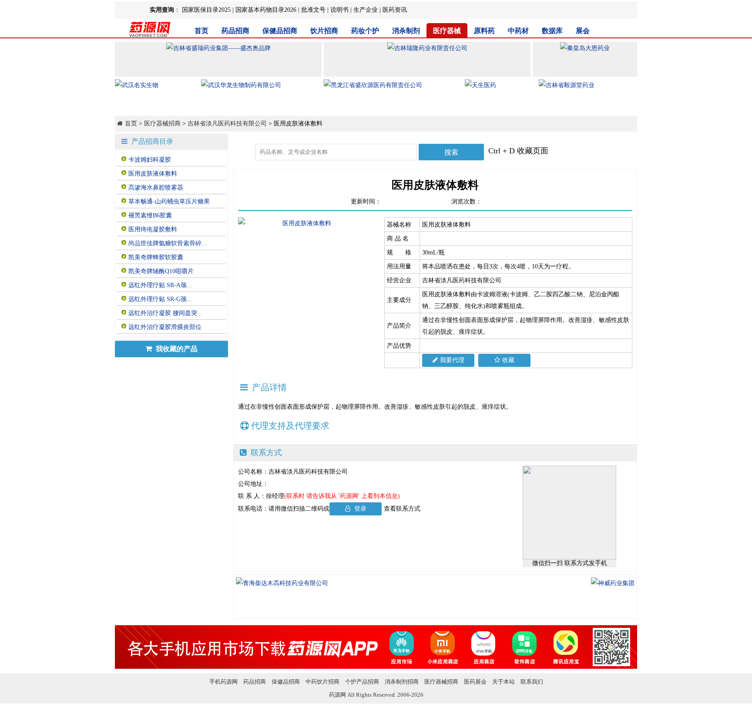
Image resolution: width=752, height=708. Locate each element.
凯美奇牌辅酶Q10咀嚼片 (161, 271)
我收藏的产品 (176, 348)
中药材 (518, 30)
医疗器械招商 (162, 123)
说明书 (339, 10)
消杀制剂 (406, 30)
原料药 (484, 30)
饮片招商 (324, 30)
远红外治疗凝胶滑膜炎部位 (164, 327)
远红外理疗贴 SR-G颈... (160, 299)
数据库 (552, 30)
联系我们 (531, 681)
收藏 (508, 360)
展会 (583, 30)
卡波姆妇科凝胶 (149, 159)
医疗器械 (447, 30)
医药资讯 (395, 10)
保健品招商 (279, 30)
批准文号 (313, 10)
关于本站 (503, 681)
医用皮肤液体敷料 (152, 173)
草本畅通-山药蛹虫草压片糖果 (169, 201)
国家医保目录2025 (206, 10)
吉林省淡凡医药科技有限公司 (227, 123)
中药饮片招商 (322, 681)
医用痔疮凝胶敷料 (152, 229)
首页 (201, 30)
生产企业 (365, 10)
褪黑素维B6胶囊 (150, 215)
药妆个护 (365, 30)
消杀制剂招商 (402, 681)
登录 (359, 508)
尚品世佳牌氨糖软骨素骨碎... (167, 243)
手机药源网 (223, 681)
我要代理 (452, 360)
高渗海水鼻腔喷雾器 (155, 187)
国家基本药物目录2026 (265, 10)
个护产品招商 (362, 681)
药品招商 (235, 30)
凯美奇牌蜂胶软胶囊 (155, 257)
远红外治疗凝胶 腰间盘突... (165, 313)
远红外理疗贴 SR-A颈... (160, 285)
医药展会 (475, 681)
